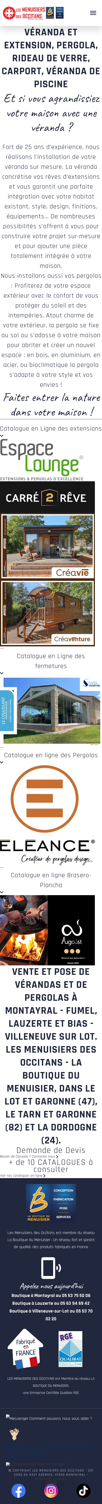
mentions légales (51, 1479)
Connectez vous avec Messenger (37, 1464)
